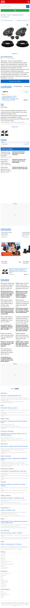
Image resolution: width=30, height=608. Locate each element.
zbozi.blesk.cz (3, 559)
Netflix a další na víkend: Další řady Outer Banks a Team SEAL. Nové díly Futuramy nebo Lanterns (22, 344)
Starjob (2, 591)
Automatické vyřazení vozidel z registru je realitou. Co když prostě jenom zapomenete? (14, 453)
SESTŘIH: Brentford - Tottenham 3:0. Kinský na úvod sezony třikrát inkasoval (14, 547)
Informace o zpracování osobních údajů (13, 604)
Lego (1, 577)
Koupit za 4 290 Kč (15, 81)
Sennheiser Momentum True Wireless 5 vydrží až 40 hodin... (20, 167)
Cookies (22, 604)
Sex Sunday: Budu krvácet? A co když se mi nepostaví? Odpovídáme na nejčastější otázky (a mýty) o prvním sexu (13, 513)
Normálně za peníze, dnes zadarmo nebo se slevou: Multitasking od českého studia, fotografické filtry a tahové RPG (7, 311)
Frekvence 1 (3, 595)
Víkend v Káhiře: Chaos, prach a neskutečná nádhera (10, 502)
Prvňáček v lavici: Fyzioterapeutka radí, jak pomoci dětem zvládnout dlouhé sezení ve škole (14, 440)
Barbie (2, 576)
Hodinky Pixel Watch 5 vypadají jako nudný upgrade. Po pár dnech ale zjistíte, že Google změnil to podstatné (15, 465)
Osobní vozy (3, 557)
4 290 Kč (25, 100)
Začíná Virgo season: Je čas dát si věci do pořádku (9, 514)
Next (27, 247)
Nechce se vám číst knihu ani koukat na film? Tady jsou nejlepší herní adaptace (7, 344)
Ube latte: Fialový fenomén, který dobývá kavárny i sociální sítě (12, 492)
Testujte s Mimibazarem (5, 573)
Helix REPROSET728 (6, 57)
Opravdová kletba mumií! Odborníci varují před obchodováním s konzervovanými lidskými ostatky (12, 402)
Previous (2, 247)
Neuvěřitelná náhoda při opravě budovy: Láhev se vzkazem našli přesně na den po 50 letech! (15, 428)
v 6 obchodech (4, 263)
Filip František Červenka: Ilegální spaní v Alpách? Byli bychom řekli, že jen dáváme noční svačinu (14, 500)
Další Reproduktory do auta (6, 232)
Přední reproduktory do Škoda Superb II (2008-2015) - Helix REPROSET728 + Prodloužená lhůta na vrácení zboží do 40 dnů (10, 98)
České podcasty (3, 593)
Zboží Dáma (3, 558)
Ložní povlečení (3, 585)
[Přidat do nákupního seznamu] (27, 25)
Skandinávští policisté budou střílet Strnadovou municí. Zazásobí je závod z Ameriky (14, 479)
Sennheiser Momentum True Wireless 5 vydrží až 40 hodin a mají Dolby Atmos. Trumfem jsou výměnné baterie (7, 294)
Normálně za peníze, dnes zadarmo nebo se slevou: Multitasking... (19, 161)
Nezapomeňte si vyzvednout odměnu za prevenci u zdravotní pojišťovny (14, 527)
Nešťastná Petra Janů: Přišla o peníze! (7, 424)
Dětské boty (3, 583)
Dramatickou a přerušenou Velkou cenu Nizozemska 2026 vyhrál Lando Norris (15, 448)
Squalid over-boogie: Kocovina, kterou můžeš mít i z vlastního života (13, 516)
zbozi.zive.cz (3, 15)
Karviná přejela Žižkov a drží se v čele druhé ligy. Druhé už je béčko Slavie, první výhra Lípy (15, 415)
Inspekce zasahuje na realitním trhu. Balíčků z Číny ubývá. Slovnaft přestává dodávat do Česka (14, 474)
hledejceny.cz (3, 554)
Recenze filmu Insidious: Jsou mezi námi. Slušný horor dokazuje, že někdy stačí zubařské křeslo (22, 310)
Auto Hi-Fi (9, 15)
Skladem (26, 92)
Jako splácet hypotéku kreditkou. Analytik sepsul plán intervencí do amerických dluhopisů (15, 476)
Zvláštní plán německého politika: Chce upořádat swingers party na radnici (14, 397)
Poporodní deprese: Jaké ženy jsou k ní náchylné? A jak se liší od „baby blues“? (15, 524)
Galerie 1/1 (15, 53)
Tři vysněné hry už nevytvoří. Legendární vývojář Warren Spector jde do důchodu (7, 359)
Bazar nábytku (3, 586)
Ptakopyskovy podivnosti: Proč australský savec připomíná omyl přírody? (14, 538)
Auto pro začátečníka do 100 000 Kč (7, 564)
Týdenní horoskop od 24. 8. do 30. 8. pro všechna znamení (11, 438)
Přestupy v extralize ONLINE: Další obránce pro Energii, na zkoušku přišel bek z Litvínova (15, 410)
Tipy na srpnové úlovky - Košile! (6, 437)
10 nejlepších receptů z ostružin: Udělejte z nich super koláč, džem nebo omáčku (14, 491)
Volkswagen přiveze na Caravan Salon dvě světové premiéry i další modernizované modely (13, 450)
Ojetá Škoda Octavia (4, 567)
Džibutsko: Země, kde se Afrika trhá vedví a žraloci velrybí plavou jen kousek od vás (14, 504)
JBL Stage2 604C (25, 234)
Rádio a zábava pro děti (5, 594)
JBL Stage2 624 (4, 234)
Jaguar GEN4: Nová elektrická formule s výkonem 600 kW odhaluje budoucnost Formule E (15, 535)
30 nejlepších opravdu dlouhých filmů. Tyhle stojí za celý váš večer (13, 461)
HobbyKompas (3, 562)
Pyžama (2, 579)
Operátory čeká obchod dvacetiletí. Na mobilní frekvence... (18, 153)
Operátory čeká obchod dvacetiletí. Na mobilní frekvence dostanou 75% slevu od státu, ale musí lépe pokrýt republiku (22, 327)
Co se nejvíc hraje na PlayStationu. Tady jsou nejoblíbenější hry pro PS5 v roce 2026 (7, 327)
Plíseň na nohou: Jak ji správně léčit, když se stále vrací (10, 526)
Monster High (3, 575)
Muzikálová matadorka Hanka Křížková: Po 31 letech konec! (11, 549)
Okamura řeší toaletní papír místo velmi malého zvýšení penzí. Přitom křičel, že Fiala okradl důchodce (15, 400)
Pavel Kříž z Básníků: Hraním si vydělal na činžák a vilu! (10, 426)
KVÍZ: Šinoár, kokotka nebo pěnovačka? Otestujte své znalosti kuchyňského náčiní (14, 488)
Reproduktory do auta (17, 15)
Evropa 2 (2, 597)
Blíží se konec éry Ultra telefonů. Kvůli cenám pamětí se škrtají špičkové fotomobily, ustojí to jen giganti (22, 294)
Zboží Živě (2, 555)
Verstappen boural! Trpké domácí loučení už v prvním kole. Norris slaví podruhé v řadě (13, 413)
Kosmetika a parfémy (4, 580)
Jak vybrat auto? (3, 568)
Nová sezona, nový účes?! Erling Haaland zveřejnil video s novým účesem (14, 546)
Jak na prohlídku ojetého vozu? (6, 561)
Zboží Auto (3, 565)
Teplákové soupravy (4, 582)
